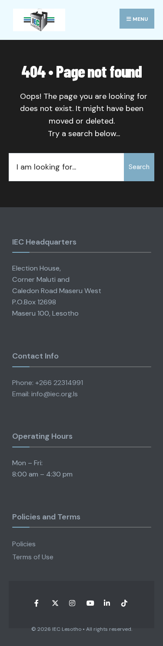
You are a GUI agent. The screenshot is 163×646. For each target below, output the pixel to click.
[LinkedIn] (106, 602)
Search (139, 167)
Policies (24, 543)
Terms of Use (32, 556)
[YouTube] (89, 602)
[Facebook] (37, 602)
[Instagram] (72, 602)
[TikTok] (124, 602)
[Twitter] (54, 602)
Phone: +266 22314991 (47, 382)
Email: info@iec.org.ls (45, 393)
